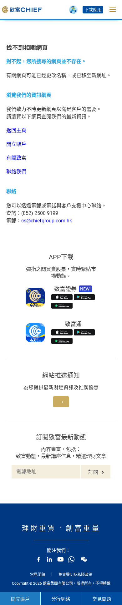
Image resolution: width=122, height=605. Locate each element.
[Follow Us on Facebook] (38, 559)
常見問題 (37, 575)
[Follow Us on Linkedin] (49, 559)
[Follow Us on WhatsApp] (71, 559)
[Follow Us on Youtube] (60, 559)
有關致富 (16, 158)
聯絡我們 (16, 172)
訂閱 (93, 472)
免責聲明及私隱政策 (75, 575)
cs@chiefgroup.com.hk (46, 221)
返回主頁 (16, 130)
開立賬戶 (16, 144)
